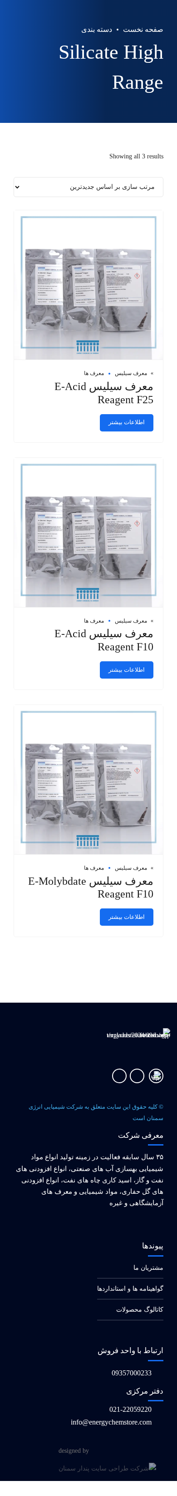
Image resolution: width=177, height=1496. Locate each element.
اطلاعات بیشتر (126, 422)
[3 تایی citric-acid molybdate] (88, 285)
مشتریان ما (148, 1267)
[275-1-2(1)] (156, 1076)
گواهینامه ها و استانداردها (130, 1288)
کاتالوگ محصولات (139, 1309)
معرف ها (94, 373)
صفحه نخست (143, 29)
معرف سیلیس (131, 373)
